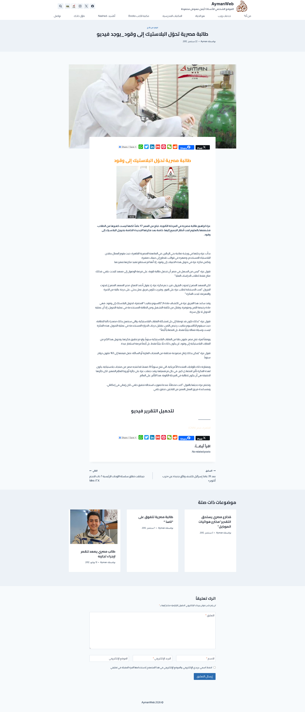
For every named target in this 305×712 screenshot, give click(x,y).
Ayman (204, 41)
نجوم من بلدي (152, 27)
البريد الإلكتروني (162, 658)
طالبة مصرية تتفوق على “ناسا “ (155, 519)
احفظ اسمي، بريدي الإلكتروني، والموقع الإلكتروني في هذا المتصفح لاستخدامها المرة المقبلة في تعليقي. (161, 667)
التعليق (209, 615)
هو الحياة (200, 15)
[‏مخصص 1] (74, 6)
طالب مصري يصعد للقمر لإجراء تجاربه (98, 553)
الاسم (210, 658)
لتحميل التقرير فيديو (152, 411)
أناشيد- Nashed (106, 15)
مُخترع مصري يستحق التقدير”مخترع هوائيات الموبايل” (215, 521)
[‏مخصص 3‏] (67, 6)
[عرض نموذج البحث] (60, 6)
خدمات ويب (224, 15)
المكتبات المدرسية (172, 15)
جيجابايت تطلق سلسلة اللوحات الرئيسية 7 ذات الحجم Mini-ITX (116, 476)
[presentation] (94, 526)
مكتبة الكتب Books (138, 15)
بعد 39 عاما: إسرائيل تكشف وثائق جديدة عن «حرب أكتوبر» (189, 476)
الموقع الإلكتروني (118, 658)
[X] (86, 6)
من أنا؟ (247, 15)
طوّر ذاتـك (79, 15)
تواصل (57, 15)
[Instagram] (80, 6)
